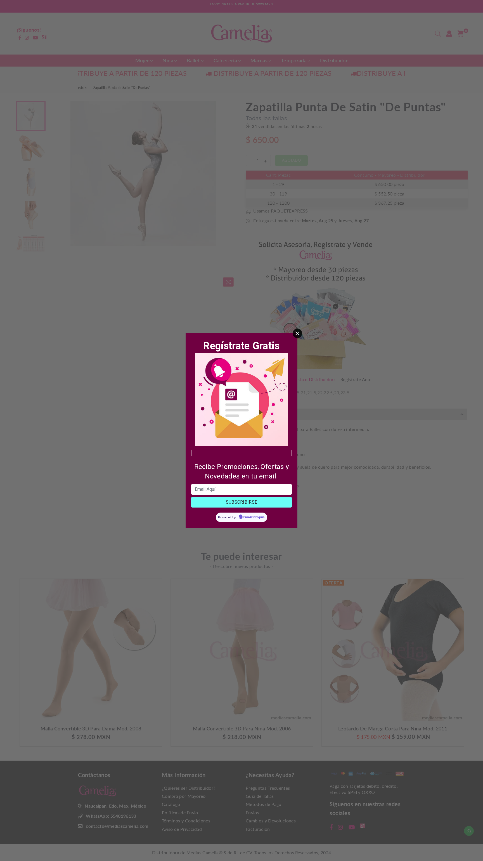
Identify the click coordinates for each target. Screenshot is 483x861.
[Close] (297, 333)
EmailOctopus (254, 517)
